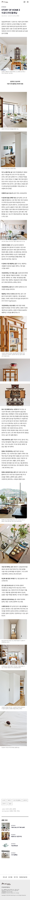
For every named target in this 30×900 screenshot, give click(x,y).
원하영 (17, 16)
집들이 (10, 804)
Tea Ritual (14, 846)
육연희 (9, 800)
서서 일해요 (14, 855)
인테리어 (25, 800)
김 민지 (11, 16)
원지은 (14, 16)
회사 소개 (5, 877)
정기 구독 (16, 877)
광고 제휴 (10, 877)
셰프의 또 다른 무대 (16, 836)
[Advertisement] (15, 782)
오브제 (3, 800)
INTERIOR (4, 7)
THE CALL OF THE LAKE (18, 827)
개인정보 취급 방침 (23, 877)
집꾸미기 (4, 804)
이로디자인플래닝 (17, 800)
